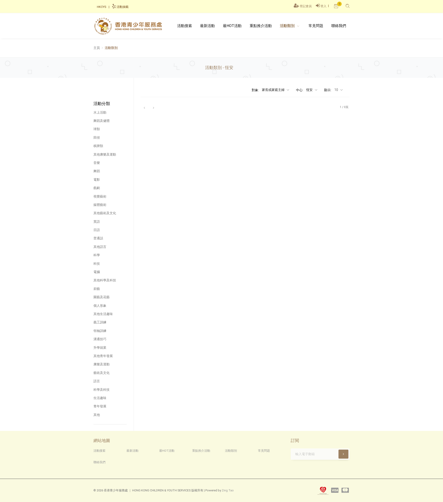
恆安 (309, 90)
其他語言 (99, 247)
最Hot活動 (232, 26)
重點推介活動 (261, 26)
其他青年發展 (103, 356)
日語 (96, 230)
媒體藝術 (99, 205)
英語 (96, 221)
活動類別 (288, 26)
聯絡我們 (338, 26)
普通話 (98, 238)
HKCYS (101, 7)
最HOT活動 (166, 450)
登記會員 (306, 6)
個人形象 (99, 305)
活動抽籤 (122, 7)
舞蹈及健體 (101, 121)
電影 (96, 179)
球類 (96, 129)
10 (336, 90)
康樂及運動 (101, 364)
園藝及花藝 (101, 297)
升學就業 (99, 347)
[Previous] (144, 107)
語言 (96, 381)
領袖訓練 (99, 331)
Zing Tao (228, 490)
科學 (96, 255)
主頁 (96, 48)
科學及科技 (101, 389)
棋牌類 (98, 146)
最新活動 (207, 26)
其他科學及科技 (104, 280)
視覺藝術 (99, 196)
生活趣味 (99, 398)
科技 (96, 263)
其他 (96, 415)
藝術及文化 (101, 373)
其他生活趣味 (103, 314)
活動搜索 (184, 26)
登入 (323, 6)
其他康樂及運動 (104, 154)
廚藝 (96, 289)
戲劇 (96, 188)
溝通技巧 (99, 339)
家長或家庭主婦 (273, 90)
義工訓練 (99, 322)
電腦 (96, 272)
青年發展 (99, 406)
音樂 (96, 163)
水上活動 (99, 112)
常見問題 (315, 26)
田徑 (96, 137)
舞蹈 (96, 171)
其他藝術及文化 (104, 213)
